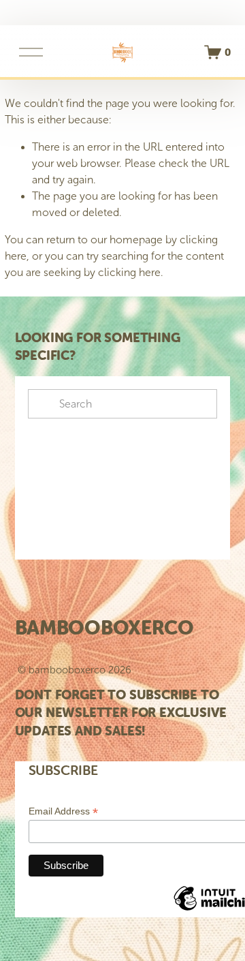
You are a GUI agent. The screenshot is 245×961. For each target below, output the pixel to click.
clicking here (129, 272)
